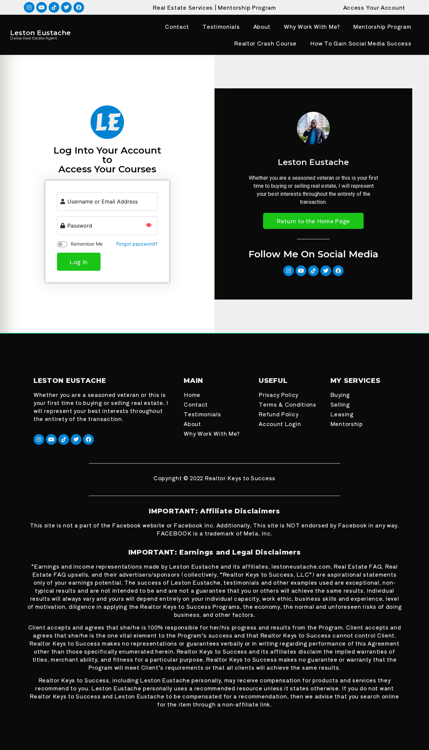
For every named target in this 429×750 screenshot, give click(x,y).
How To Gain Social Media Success (360, 43)
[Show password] (149, 225)
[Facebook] (78, 7)
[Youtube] (41, 7)
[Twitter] (66, 7)
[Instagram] (29, 7)
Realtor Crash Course (265, 43)
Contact (177, 26)
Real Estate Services (183, 7)
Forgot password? (137, 244)
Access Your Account (374, 7)
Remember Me (87, 244)
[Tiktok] (54, 7)
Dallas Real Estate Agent (33, 37)
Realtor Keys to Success (240, 478)
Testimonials (221, 26)
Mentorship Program (247, 7)
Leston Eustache (40, 33)
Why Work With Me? (312, 26)
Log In (79, 262)
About (262, 26)
